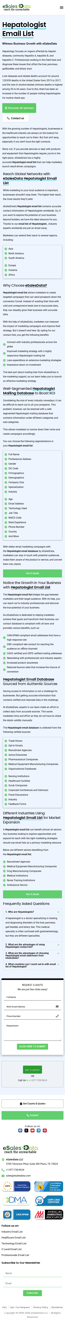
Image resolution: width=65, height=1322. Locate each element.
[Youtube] (32, 1131)
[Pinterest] (45, 1131)
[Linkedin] (39, 1131)
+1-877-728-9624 (38, 1080)
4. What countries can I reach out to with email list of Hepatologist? (30, 965)
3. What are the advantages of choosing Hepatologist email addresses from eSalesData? (27, 955)
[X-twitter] (26, 1131)
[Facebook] (20, 1131)
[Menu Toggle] (61, 7)
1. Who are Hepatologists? (19, 911)
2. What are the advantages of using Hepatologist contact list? (25, 945)
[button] (32, 912)
